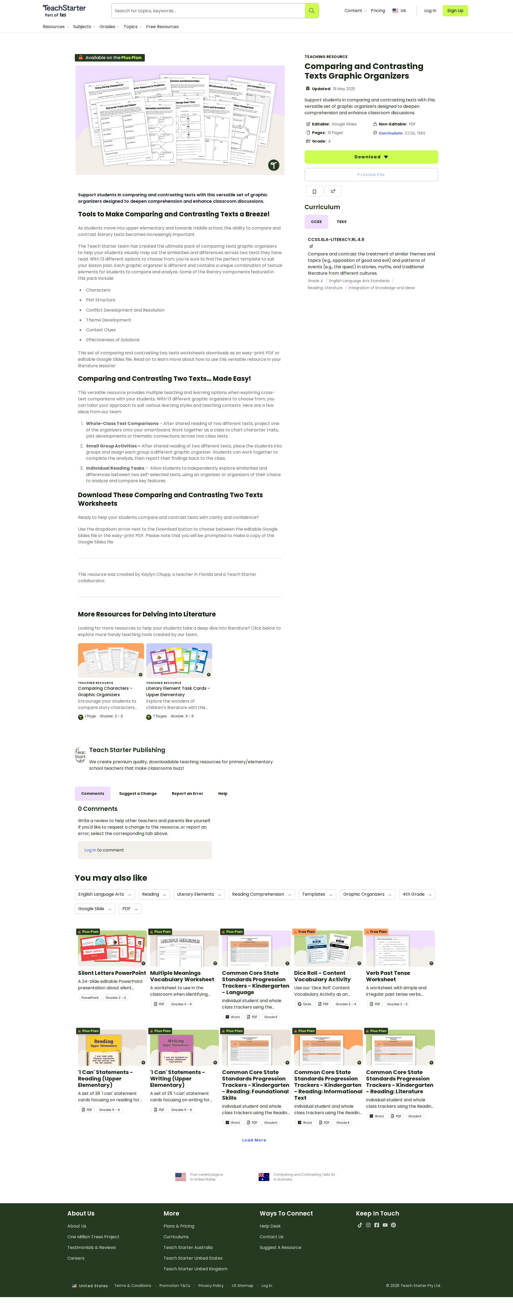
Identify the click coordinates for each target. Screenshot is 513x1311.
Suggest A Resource (280, 1247)
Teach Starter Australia (188, 1247)
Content (354, 10)
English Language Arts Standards (360, 280)
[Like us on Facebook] (376, 1225)
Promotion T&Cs (175, 1285)
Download (368, 157)
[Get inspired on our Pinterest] (393, 1225)
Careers (75, 1258)
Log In (267, 1285)
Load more (254, 1140)
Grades (108, 27)
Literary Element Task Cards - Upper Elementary (178, 691)
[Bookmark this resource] (314, 191)
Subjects (82, 27)
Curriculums (176, 1237)
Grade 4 (316, 280)
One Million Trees (93, 1237)
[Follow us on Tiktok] (360, 1225)
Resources (54, 27)
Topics (131, 27)
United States (92, 1286)
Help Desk (270, 1226)
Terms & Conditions (132, 1285)
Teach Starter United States (193, 1258)
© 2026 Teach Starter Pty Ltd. (413, 1285)
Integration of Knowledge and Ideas (382, 287)
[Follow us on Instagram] (368, 1225)
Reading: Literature (326, 287)
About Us (76, 1226)
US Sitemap (242, 1285)
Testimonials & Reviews (91, 1247)
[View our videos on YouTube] (385, 1225)
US (403, 10)
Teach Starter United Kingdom (195, 1269)
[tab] (316, 222)
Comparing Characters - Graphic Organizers (105, 691)
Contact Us (271, 1237)
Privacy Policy (211, 1285)
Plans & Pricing (179, 1226)
